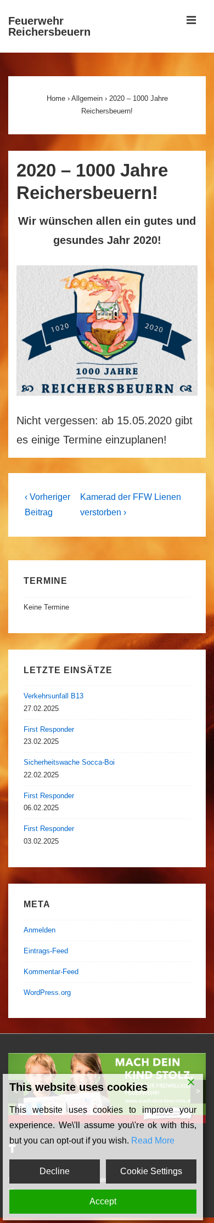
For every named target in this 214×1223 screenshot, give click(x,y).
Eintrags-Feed (46, 951)
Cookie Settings (151, 1171)
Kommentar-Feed (51, 972)
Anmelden (39, 930)
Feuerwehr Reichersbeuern (49, 26)
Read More (152, 1140)
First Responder (49, 729)
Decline (55, 1171)
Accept (102, 1201)
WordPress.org (47, 992)
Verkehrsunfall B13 (53, 696)
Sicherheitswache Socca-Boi (69, 762)
